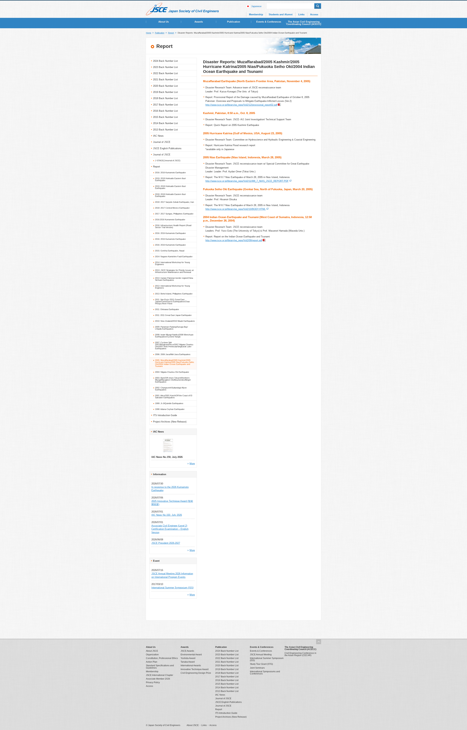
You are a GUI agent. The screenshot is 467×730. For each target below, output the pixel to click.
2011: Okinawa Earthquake (167, 309)
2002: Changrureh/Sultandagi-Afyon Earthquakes (171, 389)
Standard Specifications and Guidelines (160, 666)
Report (171, 33)
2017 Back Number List (165, 104)
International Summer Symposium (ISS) (172, 587)
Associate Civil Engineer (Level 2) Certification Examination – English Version (169, 529)
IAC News (158, 135)
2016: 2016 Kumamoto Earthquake (170, 172)
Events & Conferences (268, 21)
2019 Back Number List (165, 92)
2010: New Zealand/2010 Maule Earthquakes (175, 321)
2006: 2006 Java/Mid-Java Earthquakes (172, 354)
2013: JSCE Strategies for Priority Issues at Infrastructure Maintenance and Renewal (174, 271)
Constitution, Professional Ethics (162, 658)
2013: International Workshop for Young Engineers (172, 287)
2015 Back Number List (165, 117)
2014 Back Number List (165, 123)
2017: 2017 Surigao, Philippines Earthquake (174, 214)
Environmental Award (191, 654)
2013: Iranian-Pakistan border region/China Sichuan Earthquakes (174, 279)
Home (148, 33)
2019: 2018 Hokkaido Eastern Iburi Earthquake (170, 179)
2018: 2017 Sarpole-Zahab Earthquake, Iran (174, 202)
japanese (256, 6)
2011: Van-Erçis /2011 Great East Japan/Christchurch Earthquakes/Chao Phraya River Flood (172, 301)
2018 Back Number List (165, 98)
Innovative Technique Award (195, 669)
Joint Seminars (257, 668)
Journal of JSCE (161, 142)
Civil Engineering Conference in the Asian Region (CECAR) (300, 654)
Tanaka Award (188, 662)
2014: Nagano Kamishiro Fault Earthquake (173, 256)
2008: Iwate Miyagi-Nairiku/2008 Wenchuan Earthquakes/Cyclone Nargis (174, 336)
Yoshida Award (188, 658)
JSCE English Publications (167, 148)
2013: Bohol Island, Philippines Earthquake (173, 294)
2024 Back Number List (165, 61)
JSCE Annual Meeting (261, 654)
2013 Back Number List (165, 129)
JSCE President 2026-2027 (165, 543)
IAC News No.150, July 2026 (166, 515)
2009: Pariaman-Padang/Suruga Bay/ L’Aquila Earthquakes (171, 328)
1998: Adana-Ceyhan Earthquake (169, 409)
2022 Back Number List (165, 73)
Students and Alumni (281, 14)
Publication (233, 21)
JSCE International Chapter (159, 675)
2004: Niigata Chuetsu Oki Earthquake (172, 372)
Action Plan (151, 662)
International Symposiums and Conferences (265, 672)
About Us (163, 21)
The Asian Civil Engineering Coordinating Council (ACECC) (303, 23)
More (192, 463)
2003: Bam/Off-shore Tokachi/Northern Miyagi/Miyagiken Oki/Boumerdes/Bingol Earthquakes (172, 380)
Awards (198, 21)
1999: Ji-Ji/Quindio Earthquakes (169, 403)
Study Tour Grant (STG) (261, 664)
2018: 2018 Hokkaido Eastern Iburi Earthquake (170, 195)
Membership (256, 14)
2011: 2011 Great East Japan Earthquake (173, 315)
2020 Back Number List (165, 86)
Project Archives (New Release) (169, 421)
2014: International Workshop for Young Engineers (172, 263)
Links (301, 14)
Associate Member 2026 (158, 679)
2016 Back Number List (165, 110)
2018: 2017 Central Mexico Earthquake (172, 208)
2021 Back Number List (165, 79)
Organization (152, 654)
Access (314, 14)
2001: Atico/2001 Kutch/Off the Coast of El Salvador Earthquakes (173, 396)
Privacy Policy (153, 682)
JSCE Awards (187, 651)
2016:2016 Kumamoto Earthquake (170, 219)
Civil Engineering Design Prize (196, 673)
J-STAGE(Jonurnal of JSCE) (167, 160)
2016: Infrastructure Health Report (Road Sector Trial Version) (173, 226)
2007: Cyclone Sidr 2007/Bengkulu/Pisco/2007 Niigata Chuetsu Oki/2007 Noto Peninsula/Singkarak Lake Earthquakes (174, 345)
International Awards (191, 665)
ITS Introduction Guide (165, 415)
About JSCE (152, 651)
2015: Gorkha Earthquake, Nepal (169, 251)
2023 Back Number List (165, 67)
